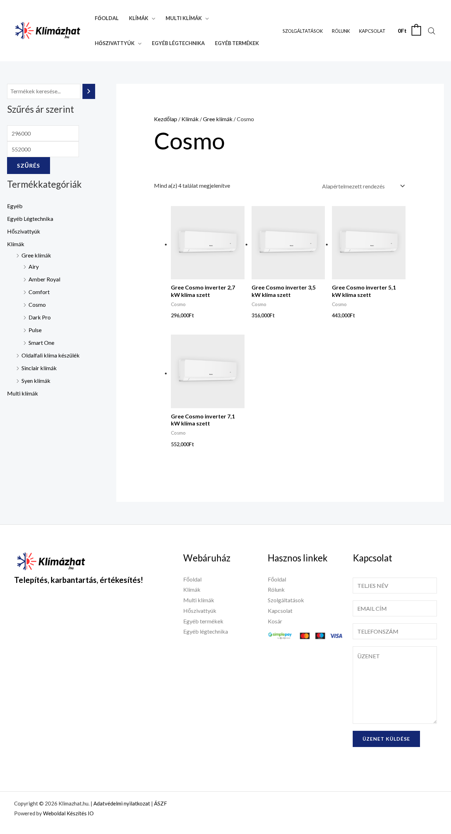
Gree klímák (36, 255)
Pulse (35, 329)
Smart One (41, 342)
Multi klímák (184, 18)
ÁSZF (160, 803)
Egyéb (15, 206)
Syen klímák (35, 380)
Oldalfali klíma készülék (50, 355)
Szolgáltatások (303, 31)
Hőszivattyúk (115, 43)
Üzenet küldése (386, 739)
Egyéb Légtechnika (30, 218)
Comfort (39, 291)
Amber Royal (44, 279)
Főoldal (107, 18)
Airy (34, 266)
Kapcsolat (372, 31)
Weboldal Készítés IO (68, 813)
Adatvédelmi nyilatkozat (121, 803)
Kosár (275, 621)
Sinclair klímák (39, 368)
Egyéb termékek (237, 43)
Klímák (138, 18)
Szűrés (28, 165)
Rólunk (341, 31)
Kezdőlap (165, 119)
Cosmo (37, 304)
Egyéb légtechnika (178, 43)
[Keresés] (88, 91)
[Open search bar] (431, 30)
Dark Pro (40, 317)
